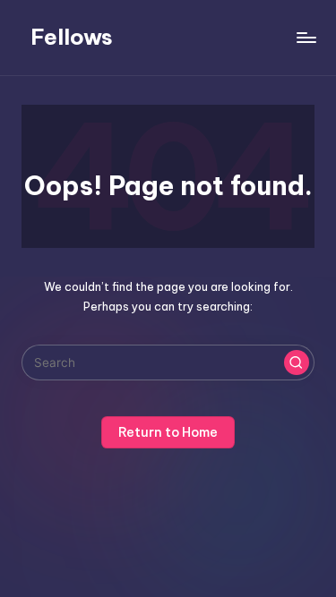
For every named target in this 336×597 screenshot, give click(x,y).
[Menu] (305, 37)
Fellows (71, 36)
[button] (296, 362)
